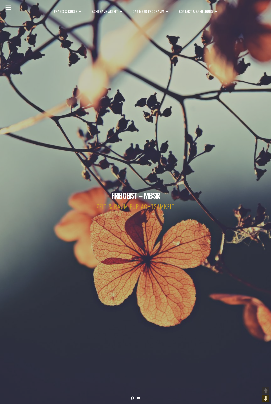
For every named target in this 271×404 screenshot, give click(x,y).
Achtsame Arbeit (105, 11)
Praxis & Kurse (65, 11)
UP (265, 390)
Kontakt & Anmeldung (196, 11)
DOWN (265, 398)
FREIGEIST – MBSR (135, 195)
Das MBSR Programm (148, 11)
